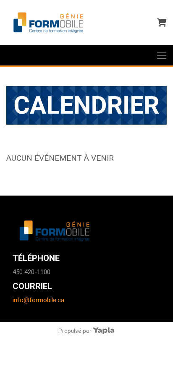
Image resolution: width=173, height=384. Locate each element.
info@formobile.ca (38, 300)
